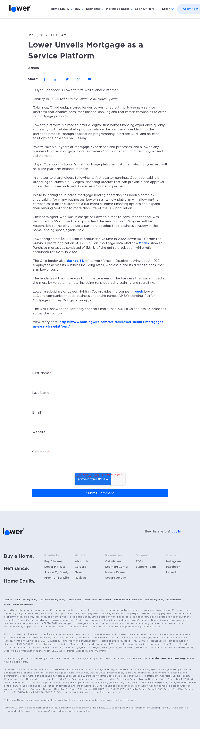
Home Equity (60, 9)
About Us (81, 561)
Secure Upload (115, 577)
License (8, 600)
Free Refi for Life (56, 577)
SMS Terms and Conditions (128, 600)
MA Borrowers (173, 600)
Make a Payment (117, 572)
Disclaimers (105, 600)
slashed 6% (75, 260)
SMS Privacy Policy (154, 600)
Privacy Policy (30, 600)
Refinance (93, 9)
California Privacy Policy (52, 600)
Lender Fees (90, 600)
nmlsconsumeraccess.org (168, 658)
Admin (33, 68)
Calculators (113, 561)
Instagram (173, 561)
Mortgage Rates (117, 9)
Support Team (146, 567)
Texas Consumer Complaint (18, 605)
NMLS (17, 600)
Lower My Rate (55, 567)
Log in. (176, 531)
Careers (80, 567)
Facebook (173, 567)
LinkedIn (172, 572)
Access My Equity (56, 572)
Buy (77, 9)
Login (166, 9)
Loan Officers (144, 9)
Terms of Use (74, 600)
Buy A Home (53, 561)
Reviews (80, 577)
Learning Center (117, 567)
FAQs (139, 561)
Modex (144, 243)
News (78, 572)
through (136, 291)
